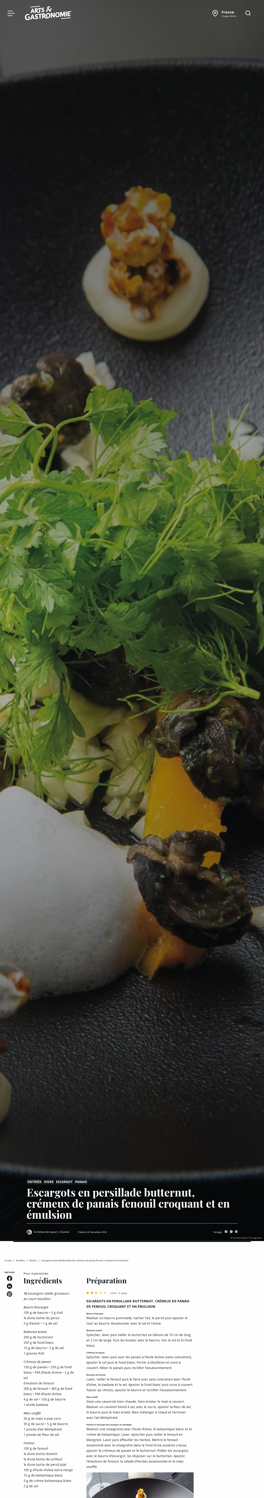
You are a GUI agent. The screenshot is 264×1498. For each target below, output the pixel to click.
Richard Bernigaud (47, 1232)
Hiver (49, 1182)
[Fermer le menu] (10, 13)
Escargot (64, 1182)
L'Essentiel (64, 1232)
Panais (81, 1182)
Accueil (8, 1260)
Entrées (34, 1182)
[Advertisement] (231, 1293)
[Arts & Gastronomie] (48, 13)
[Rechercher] (248, 13)
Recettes (20, 1260)
